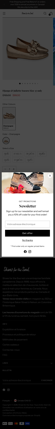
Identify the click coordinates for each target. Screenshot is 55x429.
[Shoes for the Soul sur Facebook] (25, 252)
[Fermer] (50, 175)
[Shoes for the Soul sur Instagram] (29, 252)
